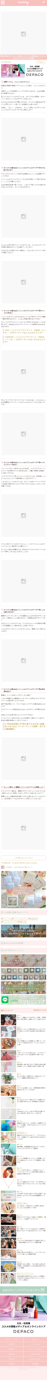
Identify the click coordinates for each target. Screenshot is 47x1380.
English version (35, 1359)
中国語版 (12, 1364)
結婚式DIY (33, 919)
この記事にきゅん (23, 858)
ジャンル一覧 (35, 1344)
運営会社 (12, 1354)
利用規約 (12, 1349)
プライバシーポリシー (35, 1349)
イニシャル (7, 919)
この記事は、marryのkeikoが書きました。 (19, 867)
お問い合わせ (35, 1354)
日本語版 (12, 1359)
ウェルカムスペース (10, 922)
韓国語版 (35, 1364)
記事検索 (12, 1344)
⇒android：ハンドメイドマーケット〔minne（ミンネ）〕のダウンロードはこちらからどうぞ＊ (25, 339)
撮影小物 (23, 922)
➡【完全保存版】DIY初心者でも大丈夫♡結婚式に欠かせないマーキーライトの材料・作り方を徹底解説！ (25, 726)
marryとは (35, 1339)
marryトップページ (11, 1339)
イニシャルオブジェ (20, 919)
